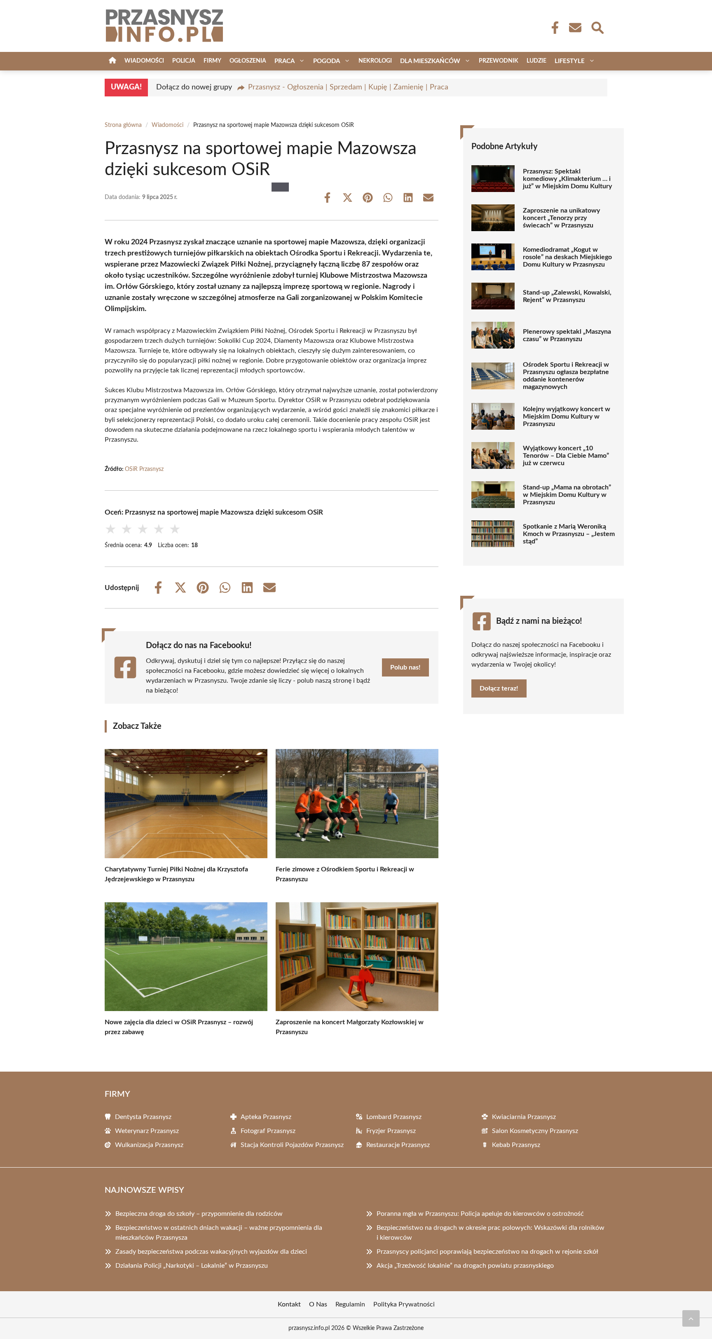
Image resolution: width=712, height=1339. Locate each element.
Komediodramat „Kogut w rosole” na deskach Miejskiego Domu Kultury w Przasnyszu (567, 257)
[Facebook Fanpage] (552, 27)
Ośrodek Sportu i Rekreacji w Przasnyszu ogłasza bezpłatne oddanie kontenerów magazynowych (566, 375)
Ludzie (536, 61)
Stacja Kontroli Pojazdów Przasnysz (292, 1145)
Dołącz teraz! (499, 688)
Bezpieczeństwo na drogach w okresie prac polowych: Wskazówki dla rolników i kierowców (490, 1232)
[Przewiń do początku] (691, 1318)
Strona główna (123, 125)
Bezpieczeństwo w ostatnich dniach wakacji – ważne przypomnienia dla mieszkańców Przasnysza (218, 1232)
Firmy (212, 61)
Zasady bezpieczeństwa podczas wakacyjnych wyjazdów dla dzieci (211, 1251)
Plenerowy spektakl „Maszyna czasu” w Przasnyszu (567, 335)
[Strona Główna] (112, 61)
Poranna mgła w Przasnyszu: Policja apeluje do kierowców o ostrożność (480, 1213)
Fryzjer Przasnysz (391, 1131)
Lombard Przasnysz (394, 1117)
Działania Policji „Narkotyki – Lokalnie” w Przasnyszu (191, 1265)
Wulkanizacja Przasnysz (149, 1145)
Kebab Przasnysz (516, 1145)
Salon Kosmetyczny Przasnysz (535, 1131)
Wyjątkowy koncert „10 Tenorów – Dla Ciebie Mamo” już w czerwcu (566, 455)
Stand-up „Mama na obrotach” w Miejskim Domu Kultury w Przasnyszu (567, 495)
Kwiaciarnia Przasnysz (524, 1117)
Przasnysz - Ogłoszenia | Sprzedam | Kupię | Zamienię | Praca (348, 87)
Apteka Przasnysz (266, 1117)
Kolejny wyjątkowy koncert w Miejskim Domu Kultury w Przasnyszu (566, 416)
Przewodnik (498, 61)
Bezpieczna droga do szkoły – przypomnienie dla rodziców (199, 1213)
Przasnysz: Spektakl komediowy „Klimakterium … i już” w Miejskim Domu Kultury (567, 179)
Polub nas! (405, 667)
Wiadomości (144, 61)
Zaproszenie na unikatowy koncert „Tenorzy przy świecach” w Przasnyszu (561, 218)
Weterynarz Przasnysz (147, 1131)
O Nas (318, 1304)
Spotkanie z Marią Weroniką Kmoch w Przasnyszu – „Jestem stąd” (569, 534)
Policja (183, 61)
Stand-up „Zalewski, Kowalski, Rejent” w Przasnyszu (567, 296)
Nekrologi (375, 61)
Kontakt (289, 1304)
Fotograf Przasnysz (268, 1131)
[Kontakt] (574, 27)
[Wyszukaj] (597, 26)
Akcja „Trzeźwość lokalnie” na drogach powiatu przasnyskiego (465, 1265)
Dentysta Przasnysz (143, 1117)
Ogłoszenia (248, 61)
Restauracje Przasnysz (398, 1145)
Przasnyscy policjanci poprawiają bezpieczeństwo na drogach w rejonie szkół (487, 1251)
